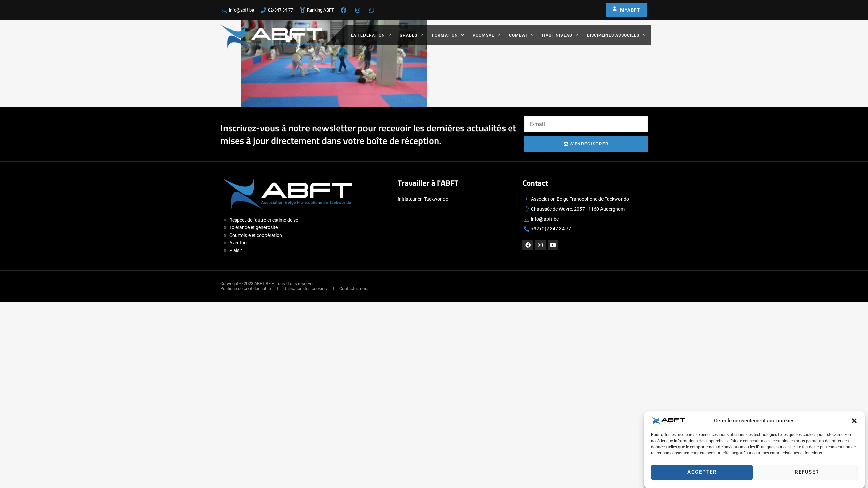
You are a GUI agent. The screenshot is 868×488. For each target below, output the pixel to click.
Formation (445, 35)
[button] (854, 420)
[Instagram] (540, 245)
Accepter (701, 472)
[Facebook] (527, 245)
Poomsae (483, 35)
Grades (408, 35)
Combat (518, 35)
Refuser (807, 472)
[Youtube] (553, 245)
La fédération (368, 35)
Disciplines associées (613, 35)
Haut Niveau (557, 35)
